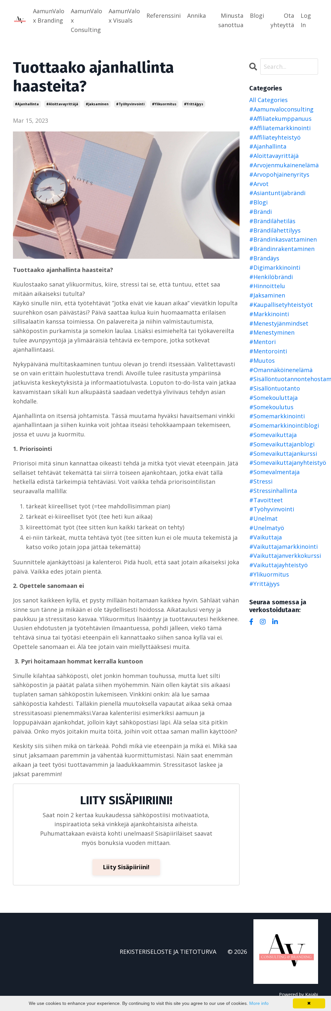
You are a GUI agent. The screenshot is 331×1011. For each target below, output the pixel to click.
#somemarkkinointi (277, 416)
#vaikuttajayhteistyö (278, 565)
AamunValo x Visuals (124, 15)
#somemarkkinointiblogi (283, 425)
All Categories (268, 100)
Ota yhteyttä (282, 20)
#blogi (258, 202)
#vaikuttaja (265, 537)
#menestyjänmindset (278, 323)
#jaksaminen (97, 104)
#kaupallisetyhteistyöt (281, 304)
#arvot (259, 184)
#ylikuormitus (164, 104)
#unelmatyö (266, 528)
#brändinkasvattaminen (283, 239)
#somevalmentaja (274, 472)
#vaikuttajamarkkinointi (283, 546)
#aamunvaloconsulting (281, 109)
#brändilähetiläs (272, 221)
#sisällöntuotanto (274, 388)
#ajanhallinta (27, 104)
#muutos (262, 360)
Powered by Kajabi (298, 994)
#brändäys (264, 258)
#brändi (260, 211)
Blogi (257, 15)
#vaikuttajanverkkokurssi (283, 555)
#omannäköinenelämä (281, 370)
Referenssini (163, 15)
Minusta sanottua (230, 20)
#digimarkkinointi (274, 267)
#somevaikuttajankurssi (283, 453)
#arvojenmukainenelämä (283, 165)
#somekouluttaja (273, 397)
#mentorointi (268, 351)
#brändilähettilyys (275, 230)
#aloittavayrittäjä (62, 104)
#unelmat (263, 518)
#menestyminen (271, 332)
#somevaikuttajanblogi (282, 444)
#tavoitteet (266, 500)
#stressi (260, 481)
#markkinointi (269, 314)
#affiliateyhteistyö (275, 137)
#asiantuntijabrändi (277, 193)
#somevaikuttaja (273, 435)
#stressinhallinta (273, 491)
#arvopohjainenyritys (279, 174)
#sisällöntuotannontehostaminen (283, 379)
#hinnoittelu (267, 286)
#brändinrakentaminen (282, 249)
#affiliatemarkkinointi (280, 128)
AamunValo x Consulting (86, 20)
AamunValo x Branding (48, 15)
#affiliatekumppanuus (280, 118)
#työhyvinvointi (130, 104)
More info (259, 1003)
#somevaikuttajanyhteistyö (283, 462)
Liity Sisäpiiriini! (126, 867)
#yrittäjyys (193, 104)
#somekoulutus (271, 407)
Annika (196, 15)
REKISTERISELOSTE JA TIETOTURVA (168, 951)
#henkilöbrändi (271, 277)
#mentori (262, 342)
